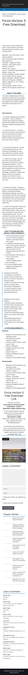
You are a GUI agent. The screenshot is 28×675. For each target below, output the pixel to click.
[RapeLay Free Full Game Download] (7, 521)
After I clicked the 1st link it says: (13, 616)
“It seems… (6, 618)
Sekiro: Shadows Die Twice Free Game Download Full (19, 574)
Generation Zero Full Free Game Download (19, 546)
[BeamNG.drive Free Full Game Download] (7, 582)
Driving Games (11, 14)
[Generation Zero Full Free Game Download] (7, 548)
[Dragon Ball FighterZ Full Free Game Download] (7, 542)
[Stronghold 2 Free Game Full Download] (7, 562)
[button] (24, 9)
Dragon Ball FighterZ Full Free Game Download (19, 540)
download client (17, 239)
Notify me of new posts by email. (13, 503)
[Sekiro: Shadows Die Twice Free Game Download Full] (7, 576)
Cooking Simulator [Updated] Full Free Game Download (18, 526)
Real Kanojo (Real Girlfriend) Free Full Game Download (18, 533)
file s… (5, 612)
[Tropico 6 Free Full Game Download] (7, 555)
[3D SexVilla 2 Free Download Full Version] (7, 569)
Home (4, 14)
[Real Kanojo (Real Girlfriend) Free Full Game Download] (7, 535)
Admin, (5, 629)
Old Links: (6, 610)
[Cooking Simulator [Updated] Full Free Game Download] (7, 528)
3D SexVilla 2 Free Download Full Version (18, 567)
